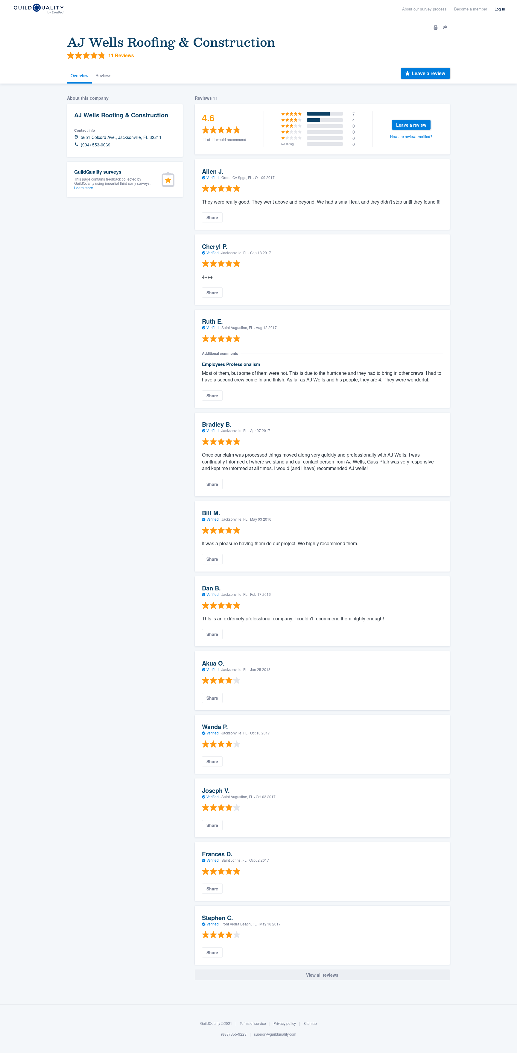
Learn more (83, 187)
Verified (213, 177)
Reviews (103, 75)
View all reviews (322, 975)
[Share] (445, 27)
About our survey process (424, 9)
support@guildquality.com (275, 1034)
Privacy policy (284, 1023)
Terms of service (253, 1023)
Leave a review (428, 73)
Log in (500, 9)
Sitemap (310, 1023)
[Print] (435, 27)
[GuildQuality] (38, 9)
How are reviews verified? (411, 136)
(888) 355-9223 (234, 1034)
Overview (79, 75)
